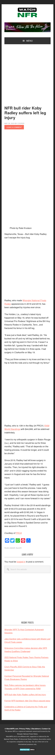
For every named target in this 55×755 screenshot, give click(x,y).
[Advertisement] (27, 77)
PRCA (19, 533)
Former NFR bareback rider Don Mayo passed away (27, 700)
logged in (21, 561)
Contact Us (46, 728)
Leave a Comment (14, 127)
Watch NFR (27, 12)
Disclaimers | (37, 728)
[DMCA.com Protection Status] (27, 750)
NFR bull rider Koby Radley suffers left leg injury (25, 694)
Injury (19, 548)
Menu (29, 40)
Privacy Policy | (25, 728)
